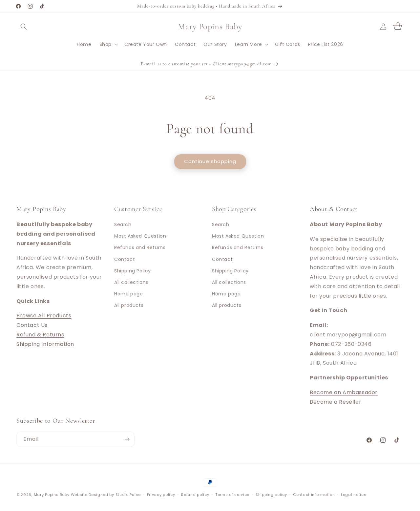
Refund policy (195, 494)
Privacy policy (161, 494)
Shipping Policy (132, 270)
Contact (124, 259)
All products (128, 305)
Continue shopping (210, 161)
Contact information (314, 494)
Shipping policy (271, 494)
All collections (131, 282)
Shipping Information (45, 344)
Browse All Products (43, 315)
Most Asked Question (140, 236)
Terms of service (232, 494)
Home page (128, 293)
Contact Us (32, 325)
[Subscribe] (127, 439)
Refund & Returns (40, 334)
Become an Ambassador (344, 392)
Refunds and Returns (139, 247)
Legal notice (353, 494)
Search (123, 224)
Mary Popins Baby (52, 494)
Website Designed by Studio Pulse (106, 494)
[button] (23, 26)
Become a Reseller (335, 402)
